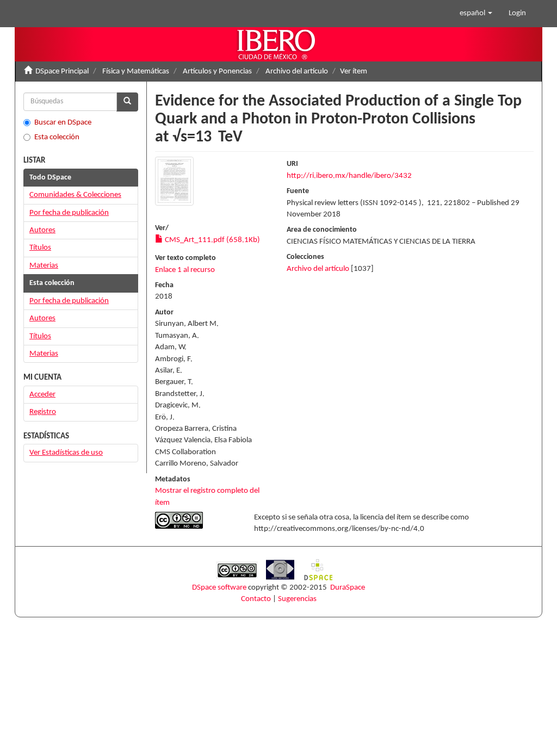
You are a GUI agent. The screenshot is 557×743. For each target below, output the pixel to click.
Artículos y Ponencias (217, 71)
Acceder (42, 395)
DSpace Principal (62, 71)
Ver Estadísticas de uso (66, 453)
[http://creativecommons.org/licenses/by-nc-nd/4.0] (196, 520)
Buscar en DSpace (62, 123)
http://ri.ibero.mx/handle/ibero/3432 (349, 176)
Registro (42, 412)
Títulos (40, 248)
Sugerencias (297, 599)
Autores (42, 230)
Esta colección (56, 137)
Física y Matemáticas (135, 71)
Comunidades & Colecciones (75, 195)
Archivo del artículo (296, 71)
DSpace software (219, 588)
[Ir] (127, 102)
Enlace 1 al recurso (185, 270)
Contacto (256, 599)
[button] (475, 13)
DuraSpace (347, 588)
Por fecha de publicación (69, 213)
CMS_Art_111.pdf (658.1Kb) (211, 240)
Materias (43, 266)
